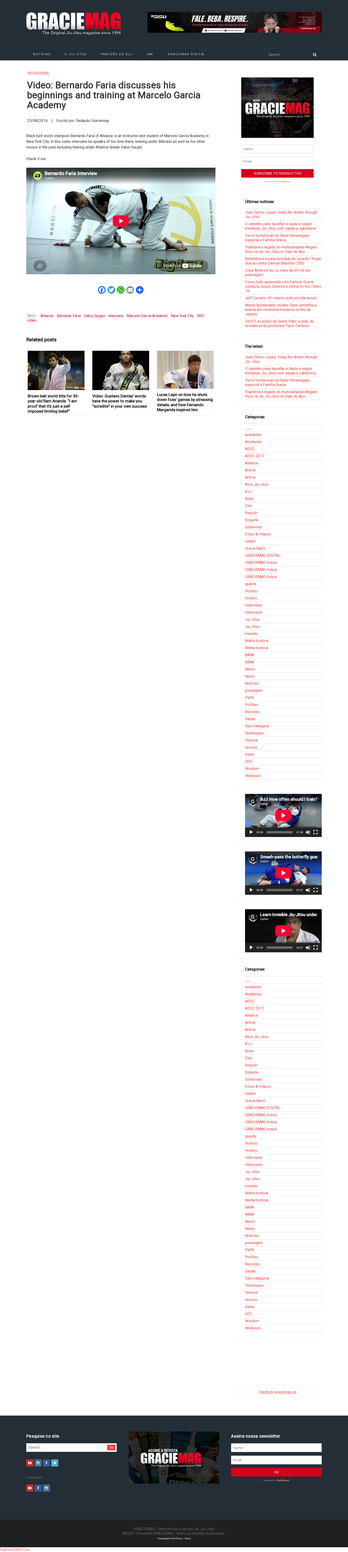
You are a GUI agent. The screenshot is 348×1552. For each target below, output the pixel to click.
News (250, 669)
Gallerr (250, 541)
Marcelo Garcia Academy (147, 316)
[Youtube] (29, 1463)
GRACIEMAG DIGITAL (186, 54)
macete (251, 633)
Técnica (251, 740)
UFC (248, 761)
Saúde (250, 719)
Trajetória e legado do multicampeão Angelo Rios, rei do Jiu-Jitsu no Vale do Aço (281, 249)
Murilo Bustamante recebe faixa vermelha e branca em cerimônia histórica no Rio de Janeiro (281, 309)
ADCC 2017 (254, 456)
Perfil (249, 697)
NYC (200, 316)
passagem (254, 690)
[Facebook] (46, 1463)
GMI (150, 54)
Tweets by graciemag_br (277, 1392)
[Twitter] (54, 1463)
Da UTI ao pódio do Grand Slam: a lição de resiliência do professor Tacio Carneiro (279, 323)
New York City (182, 316)
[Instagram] (38, 1463)
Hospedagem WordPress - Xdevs (174, 1538)
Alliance (47, 316)
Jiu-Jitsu (252, 619)
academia (253, 434)
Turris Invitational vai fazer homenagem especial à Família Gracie (277, 237)
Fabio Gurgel (94, 316)
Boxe (249, 498)
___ (248, 427)
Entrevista (253, 527)
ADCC (250, 449)
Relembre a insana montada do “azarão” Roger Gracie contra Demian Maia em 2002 (283, 260)
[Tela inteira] (315, 832)
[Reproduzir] (251, 832)
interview (115, 316)
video (31, 320)
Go (112, 1447)
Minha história (256, 641)
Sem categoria (257, 726)
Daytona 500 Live (14, 1549)
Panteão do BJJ (117, 54)
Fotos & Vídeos (258, 534)
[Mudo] (308, 832)
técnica (251, 747)
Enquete (252, 520)
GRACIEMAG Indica (261, 562)
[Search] (315, 54)
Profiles (251, 704)
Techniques (254, 733)
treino (249, 754)
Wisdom (252, 768)
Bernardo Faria (69, 316)
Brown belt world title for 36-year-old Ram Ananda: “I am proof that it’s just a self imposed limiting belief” (53, 404)
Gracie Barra (255, 548)
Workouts (253, 776)
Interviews (38, 73)
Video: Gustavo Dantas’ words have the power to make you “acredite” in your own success (119, 401)
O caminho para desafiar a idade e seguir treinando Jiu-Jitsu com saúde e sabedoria (280, 226)
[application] (283, 815)
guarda (250, 584)
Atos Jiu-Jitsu (256, 484)
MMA (249, 655)
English (251, 513)
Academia (253, 442)
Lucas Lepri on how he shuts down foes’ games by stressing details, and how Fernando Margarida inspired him (185, 402)
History (251, 591)
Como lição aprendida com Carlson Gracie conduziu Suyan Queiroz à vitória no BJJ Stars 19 (283, 286)
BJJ (248, 491)
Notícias (41, 54)
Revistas (252, 712)
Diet (248, 506)
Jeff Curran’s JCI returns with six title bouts (281, 298)
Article (250, 470)
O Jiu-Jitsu (76, 54)
